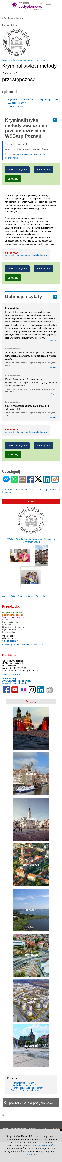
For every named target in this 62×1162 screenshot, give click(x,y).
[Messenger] (6, 481)
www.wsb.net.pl (9, 678)
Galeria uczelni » (10, 641)
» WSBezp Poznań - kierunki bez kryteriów (22, 644)
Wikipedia (53, 340)
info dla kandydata (17, 169)
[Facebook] (30, 481)
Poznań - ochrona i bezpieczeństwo (28, 1087)
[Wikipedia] (49, 692)
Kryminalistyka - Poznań (22, 1083)
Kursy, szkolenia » (10, 622)
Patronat (54, 1128)
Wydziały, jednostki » (12, 629)
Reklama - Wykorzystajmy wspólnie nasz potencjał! (20, 1128)
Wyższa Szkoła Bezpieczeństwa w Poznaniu (23, 60)
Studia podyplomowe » (13, 617)
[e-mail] (22, 481)
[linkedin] (41, 692)
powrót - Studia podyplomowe (29, 1102)
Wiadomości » (9, 638)
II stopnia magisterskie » (13, 615)
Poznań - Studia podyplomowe (25, 1090)
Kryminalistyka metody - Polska (26, 1085)
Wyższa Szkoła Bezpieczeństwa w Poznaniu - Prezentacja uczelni (31, 540)
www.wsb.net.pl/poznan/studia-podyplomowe (26, 255)
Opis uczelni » (9, 636)
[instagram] (32, 692)
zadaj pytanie (43, 169)
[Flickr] (23, 692)
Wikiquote (53, 367)
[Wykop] (55, 481)
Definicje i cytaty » (16, 106)
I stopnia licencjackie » (12, 612)
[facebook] (6, 692)
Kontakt (44, 1128)
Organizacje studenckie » (14, 627)
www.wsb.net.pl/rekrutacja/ (14, 683)
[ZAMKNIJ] (31, 1154)
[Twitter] (38, 481)
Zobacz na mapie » (11, 674)
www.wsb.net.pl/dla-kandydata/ (16, 681)
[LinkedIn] (46, 481)
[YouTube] (15, 692)
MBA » (5, 619)
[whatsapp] (14, 481)
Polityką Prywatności (43, 1145)
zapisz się (13, 179)
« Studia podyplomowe (13, 18)
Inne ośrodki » (8, 632)
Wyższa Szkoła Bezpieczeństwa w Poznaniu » (24, 596)
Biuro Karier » (8, 624)
